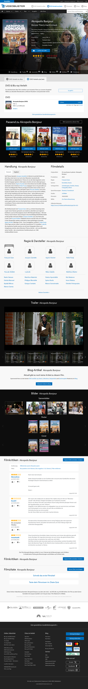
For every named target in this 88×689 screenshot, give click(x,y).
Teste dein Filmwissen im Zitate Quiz (44, 582)
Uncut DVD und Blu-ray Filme (11, 654)
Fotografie (65, 187)
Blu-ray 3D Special (49, 648)
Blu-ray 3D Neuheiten (30, 647)
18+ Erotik (6, 640)
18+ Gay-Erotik (7, 642)
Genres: (33, 45)
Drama (50, 45)
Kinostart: (53, 196)
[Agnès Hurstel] (50, 251)
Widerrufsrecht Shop (50, 665)
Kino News (47, 638)
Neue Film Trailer (28, 659)
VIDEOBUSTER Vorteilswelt (10, 666)
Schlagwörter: (55, 186)
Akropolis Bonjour (13, 353)
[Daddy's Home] (44, 136)
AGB (46, 659)
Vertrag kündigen (75, 634)
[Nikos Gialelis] (50, 265)
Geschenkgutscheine (9, 659)
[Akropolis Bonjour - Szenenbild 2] (36, 408)
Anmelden (7, 1)
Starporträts (52, 378)
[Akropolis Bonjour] (15, 36)
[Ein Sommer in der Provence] (28, 136)
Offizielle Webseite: (56, 203)
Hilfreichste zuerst (25, 466)
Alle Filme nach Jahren (9, 645)
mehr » (42, 33)
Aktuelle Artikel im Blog (44, 384)
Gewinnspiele (63, 378)
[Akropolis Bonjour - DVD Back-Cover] (44, 445)
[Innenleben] (13, 136)
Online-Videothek (9, 633)
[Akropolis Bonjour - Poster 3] (55, 426)
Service (47, 652)
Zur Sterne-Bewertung (68, 199)
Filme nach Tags (7, 669)
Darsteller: (34, 42)
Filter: (12, 468)
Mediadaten (58, 681)
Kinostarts (27, 652)
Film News (47, 636)
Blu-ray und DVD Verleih (9, 636)
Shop (78, 6)
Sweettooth (15, 537)
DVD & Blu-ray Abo (8, 647)
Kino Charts (27, 656)
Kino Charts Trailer (29, 663)
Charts (16, 11)
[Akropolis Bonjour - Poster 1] (33, 426)
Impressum (45, 681)
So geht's (34, 11)
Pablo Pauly (64, 42)
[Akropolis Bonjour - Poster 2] (44, 426)
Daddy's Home (44, 152)
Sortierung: (14, 466)
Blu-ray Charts (28, 645)
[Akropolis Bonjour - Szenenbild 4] (78, 408)
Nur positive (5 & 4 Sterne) (27, 468)
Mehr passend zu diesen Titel (71, 122)
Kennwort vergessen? (70, 1)
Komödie (45, 45)
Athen (70, 187)
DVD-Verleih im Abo (39, 6)
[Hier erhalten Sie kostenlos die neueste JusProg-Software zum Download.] (73, 654)
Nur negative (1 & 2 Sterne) (43, 468)
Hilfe (46, 655)
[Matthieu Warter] (71, 265)
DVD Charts (27, 640)
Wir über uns (30, 681)
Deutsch (64, 190)
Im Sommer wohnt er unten (75, 152)
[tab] (14, 79)
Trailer (56, 50)
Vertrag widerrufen (75, 638)
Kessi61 (13, 501)
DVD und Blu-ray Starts (35, 378)
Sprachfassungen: (56, 190)
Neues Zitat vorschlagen (75, 569)
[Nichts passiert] (59, 136)
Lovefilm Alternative (8, 664)
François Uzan (46, 40)
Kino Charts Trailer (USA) (30, 665)
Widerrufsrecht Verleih (50, 661)
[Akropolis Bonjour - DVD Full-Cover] (55, 445)
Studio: (53, 193)
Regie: (33, 40)
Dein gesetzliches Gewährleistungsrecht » (44, 114)
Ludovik (44, 224)
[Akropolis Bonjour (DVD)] (8, 105)
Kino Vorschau (28, 654)
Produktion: (34, 37)
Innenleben (13, 152)
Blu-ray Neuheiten (29, 642)
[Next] (85, 137)
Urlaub (77, 186)
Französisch (70, 190)
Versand (81, 105)
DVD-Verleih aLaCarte (56, 6)
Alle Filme (43, 11)
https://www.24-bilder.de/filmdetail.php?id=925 (64, 205)
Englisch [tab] (16, 172)
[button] (85, 357)
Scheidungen (66, 186)
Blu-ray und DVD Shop (9, 638)
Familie (72, 186)
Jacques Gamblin (47, 42)
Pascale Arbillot (34, 189)
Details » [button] (15, 108)
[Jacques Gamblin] (29, 251)
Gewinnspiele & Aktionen (10, 656)
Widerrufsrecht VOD (50, 663)
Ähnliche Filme (13, 156)
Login (61, 1)
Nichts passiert (59, 152)
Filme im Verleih (30, 633)
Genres (8, 11)
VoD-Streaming (7, 652)
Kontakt (47, 657)
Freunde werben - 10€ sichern (11, 661)
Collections (46, 378)
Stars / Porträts (48, 643)
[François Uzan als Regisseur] (9, 251)
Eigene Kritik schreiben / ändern (73, 460)
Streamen (69, 6)
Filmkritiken (48, 641)
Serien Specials (48, 645)
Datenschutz (38, 681)
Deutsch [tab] (8, 172)
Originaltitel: (54, 172)
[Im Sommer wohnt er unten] (75, 136)
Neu (25, 11)
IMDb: (52, 199)
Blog (85, 6)
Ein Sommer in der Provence (28, 152)
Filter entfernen (56, 468)
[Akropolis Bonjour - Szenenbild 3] (57, 408)
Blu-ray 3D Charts (29, 649)
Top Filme (27, 636)
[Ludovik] (29, 265)
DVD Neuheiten (28, 638)
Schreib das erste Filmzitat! (44, 575)
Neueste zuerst (35, 466)
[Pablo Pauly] (71, 251)
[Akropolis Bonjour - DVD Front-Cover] (33, 445)
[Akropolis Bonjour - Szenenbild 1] (14, 408)
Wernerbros (15, 477)
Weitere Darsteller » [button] (44, 292)
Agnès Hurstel (56, 42)
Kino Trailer (27, 661)
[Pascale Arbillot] (9, 265)
